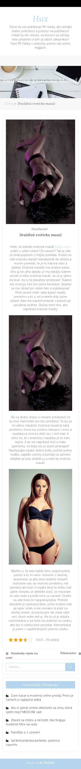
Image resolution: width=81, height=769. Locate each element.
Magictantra (63, 247)
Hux (40, 19)
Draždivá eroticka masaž (40, 235)
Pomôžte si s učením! (25, 732)
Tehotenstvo (68, 653)
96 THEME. (47, 763)
